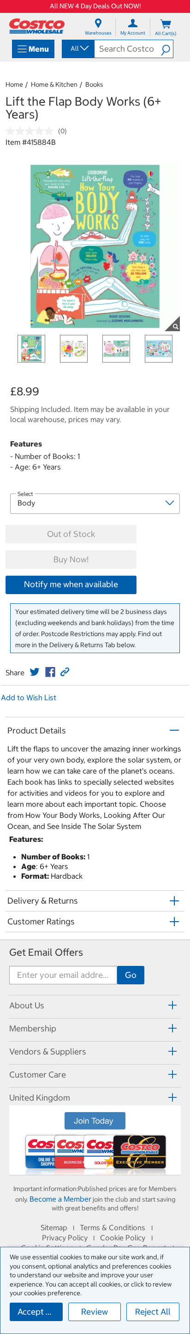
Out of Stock (71, 534)
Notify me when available (71, 584)
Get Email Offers (46, 952)
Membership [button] (32, 1028)
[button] (167, 49)
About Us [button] (26, 1005)
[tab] (95, 1005)
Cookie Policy (122, 1237)
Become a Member (60, 1198)
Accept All (37, 1311)
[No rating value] (32, 131)
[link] (34, 672)
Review (94, 1311)
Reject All (153, 1311)
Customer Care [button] (37, 1074)
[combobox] (77, 48)
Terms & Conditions (112, 1227)
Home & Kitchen (54, 84)
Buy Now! (71, 559)
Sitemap (54, 1227)
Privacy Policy (65, 1237)
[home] (37, 26)
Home (14, 84)
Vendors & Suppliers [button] (47, 1051)
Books (94, 84)
